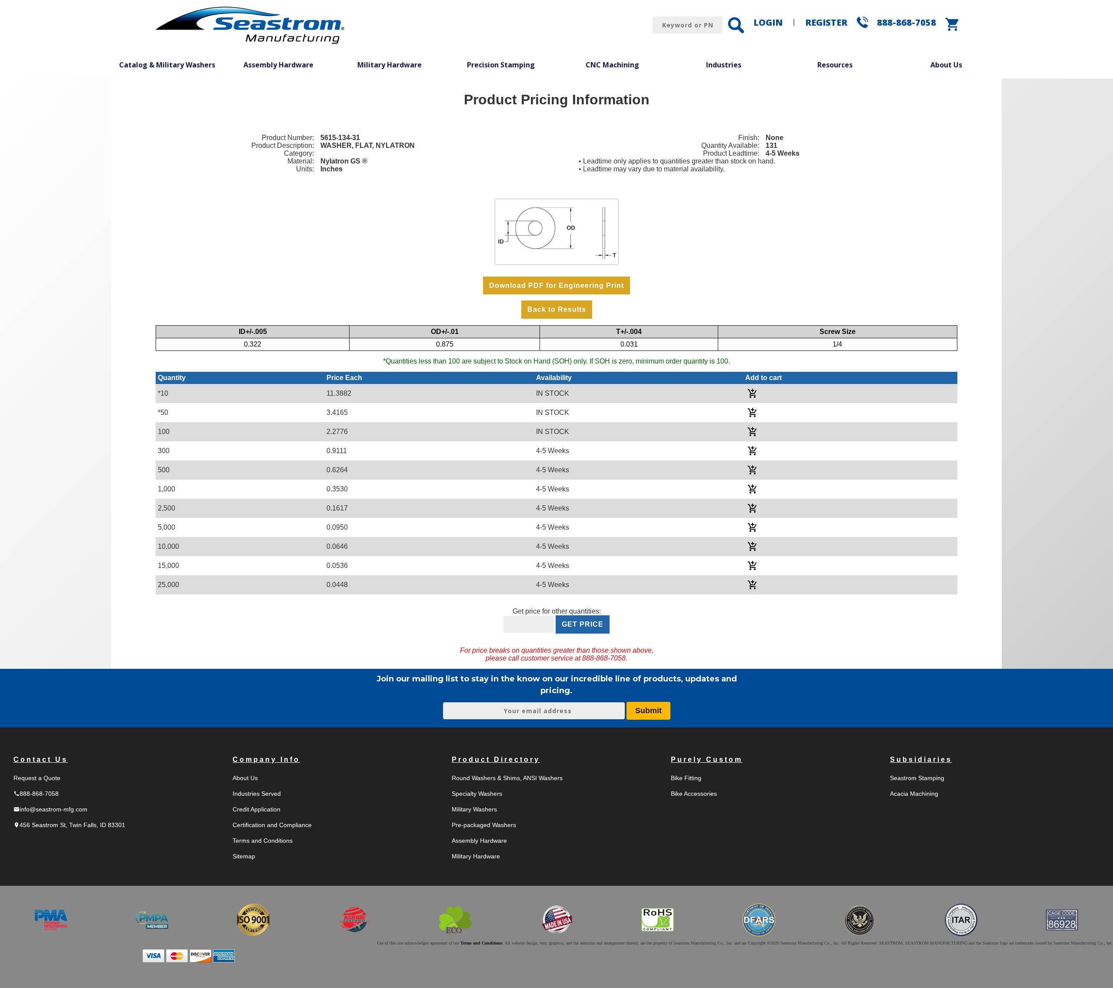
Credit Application (256, 809)
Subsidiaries (921, 759)
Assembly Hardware (278, 65)
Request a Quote (36, 777)
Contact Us (40, 759)
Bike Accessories (694, 793)
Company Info (266, 759)
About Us (946, 65)
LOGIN (768, 22)
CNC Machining (612, 65)
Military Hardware (389, 65)
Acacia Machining (914, 793)
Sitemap (244, 856)
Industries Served (257, 793)
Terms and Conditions (263, 840)
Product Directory (496, 759)
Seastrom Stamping (917, 777)
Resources (835, 65)
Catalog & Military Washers (167, 65)
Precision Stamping (501, 65)
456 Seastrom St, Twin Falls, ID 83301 (69, 824)
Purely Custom (707, 759)
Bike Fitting (686, 777)
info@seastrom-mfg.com (50, 809)
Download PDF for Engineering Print (556, 285)
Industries (723, 65)
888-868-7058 (906, 22)
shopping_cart (952, 24)
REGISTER (826, 22)
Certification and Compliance (272, 824)
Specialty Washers (477, 793)
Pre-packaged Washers (484, 824)
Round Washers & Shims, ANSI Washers (507, 777)
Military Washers (474, 809)
